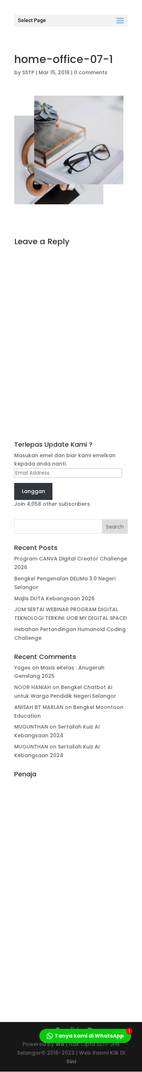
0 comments (90, 72)
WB (59, 1044)
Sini (71, 1061)
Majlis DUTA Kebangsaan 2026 (54, 598)
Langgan (33, 491)
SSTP (28, 72)
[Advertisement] (71, 889)
